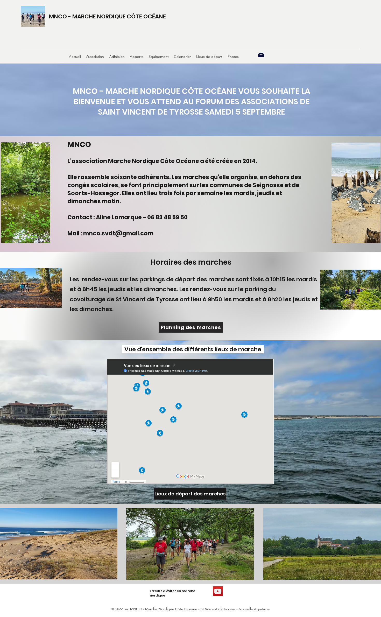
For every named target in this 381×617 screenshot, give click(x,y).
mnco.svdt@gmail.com (118, 233)
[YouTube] (218, 591)
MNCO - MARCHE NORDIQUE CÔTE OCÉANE (107, 16)
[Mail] (261, 55)
